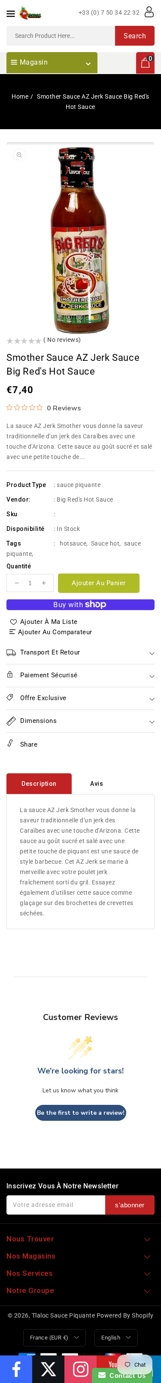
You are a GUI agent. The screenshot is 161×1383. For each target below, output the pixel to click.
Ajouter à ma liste (49, 622)
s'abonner (130, 1205)
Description (39, 783)
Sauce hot (105, 543)
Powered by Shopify (125, 1315)
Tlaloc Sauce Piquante (63, 1315)
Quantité (18, 566)
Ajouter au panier (99, 583)
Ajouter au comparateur (55, 632)
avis (96, 783)
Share (27, 744)
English (110, 1337)
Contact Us (126, 1375)
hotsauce (73, 543)
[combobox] (80, 36)
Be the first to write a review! (81, 1113)
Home (20, 96)
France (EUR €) (49, 1337)
